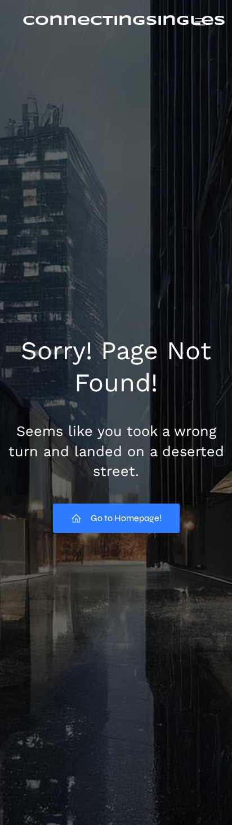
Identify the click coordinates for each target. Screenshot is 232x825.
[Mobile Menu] (199, 21)
